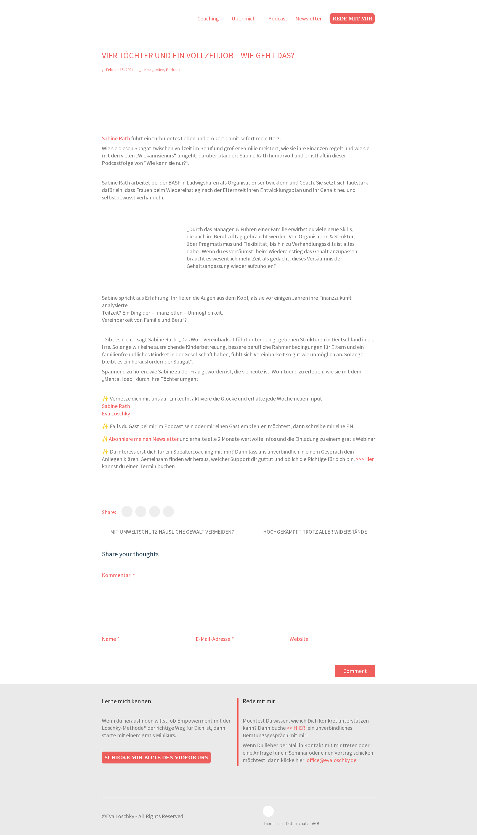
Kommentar (118, 574)
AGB (315, 823)
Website (299, 638)
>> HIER (296, 727)
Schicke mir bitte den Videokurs (156, 757)
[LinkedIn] (154, 511)
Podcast (173, 69)
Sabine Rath (116, 138)
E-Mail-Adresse (215, 638)
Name (111, 638)
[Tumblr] (168, 511)
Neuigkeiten (154, 69)
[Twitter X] (140, 511)
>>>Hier (364, 458)
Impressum (273, 823)
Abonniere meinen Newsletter (144, 438)
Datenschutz (297, 823)
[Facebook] (126, 511)
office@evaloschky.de (331, 760)
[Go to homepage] (129, 18)
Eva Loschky (116, 413)
